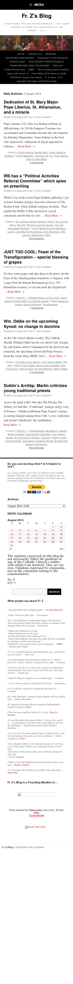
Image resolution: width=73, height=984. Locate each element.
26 (28, 541)
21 (44, 537)
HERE (60, 643)
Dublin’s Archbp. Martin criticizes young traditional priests (35, 387)
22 (53, 537)
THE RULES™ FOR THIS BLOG (52, 57)
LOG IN (21, 53)
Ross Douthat (26, 368)
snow (28, 159)
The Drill (21, 224)
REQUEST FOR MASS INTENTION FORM (36, 81)
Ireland (29, 444)
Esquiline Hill (41, 155)
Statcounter (36, 810)
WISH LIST (58, 65)
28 (44, 541)
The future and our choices (40, 224)
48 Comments (36, 447)
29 (53, 541)
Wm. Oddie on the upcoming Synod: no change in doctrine (32, 323)
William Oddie (60, 368)
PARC (48, 235)
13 (36, 534)
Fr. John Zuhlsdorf (42, 116)
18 (20, 537)
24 (11, 541)
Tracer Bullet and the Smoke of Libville (48, 73)
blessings (63, 301)
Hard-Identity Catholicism (38, 434)
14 (44, 534)
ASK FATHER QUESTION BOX (20, 57)
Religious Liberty (45, 221)
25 (20, 541)
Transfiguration (50, 304)
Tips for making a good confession (53, 69)
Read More (26, 146)
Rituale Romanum (32, 304)
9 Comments (36, 162)
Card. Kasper (28, 365)
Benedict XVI (52, 430)
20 (36, 537)
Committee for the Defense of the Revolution (37, 231)
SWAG (31, 69)
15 (53, 534)
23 (61, 537)
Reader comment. (22, 764)
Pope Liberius (61, 155)
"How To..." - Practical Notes (30, 297)
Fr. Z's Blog (36, 15)
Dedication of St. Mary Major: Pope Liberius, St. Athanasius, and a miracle (32, 107)
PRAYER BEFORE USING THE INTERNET (30, 65)
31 (11, 545)
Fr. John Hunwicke (54, 609)
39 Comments (36, 238)
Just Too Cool (52, 297)
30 (61, 541)
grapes (18, 304)
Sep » (63, 548)
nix (51, 155)
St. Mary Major (39, 159)
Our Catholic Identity (26, 221)
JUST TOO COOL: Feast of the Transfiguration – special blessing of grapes (36, 257)
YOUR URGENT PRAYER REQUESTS (46, 61)
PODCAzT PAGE (17, 61)
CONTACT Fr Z (35, 53)
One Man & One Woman (28, 362)
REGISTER (50, 53)
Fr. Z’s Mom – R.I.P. (54, 77)
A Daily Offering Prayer (14, 69)
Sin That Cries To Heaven (27, 437)
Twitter (28, 706)
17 (11, 537)
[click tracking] (36, 816)
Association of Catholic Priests (37, 440)
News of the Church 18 (17, 73)
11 (20, 534)
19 (28, 537)
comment (20, 756)
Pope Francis (40, 444)
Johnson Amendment (33, 235)
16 (61, 534)
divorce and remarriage (48, 365)
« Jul (9, 548)
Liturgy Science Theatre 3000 (33, 152)
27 (36, 541)
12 (28, 534)
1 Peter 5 (22, 738)
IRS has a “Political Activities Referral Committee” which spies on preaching (35, 181)
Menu (39, 4)
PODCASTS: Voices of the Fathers (26, 77)
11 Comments (36, 372)
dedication (28, 155)
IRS (63, 231)
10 (11, 534)
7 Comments (36, 308)
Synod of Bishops (43, 368)
